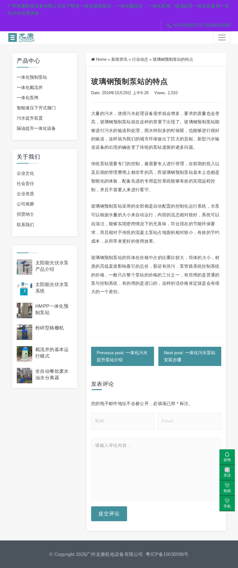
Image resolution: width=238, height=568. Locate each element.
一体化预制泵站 (32, 77)
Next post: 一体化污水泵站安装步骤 (189, 356)
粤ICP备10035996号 (167, 554)
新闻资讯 (119, 59)
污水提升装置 (30, 118)
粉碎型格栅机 (49, 327)
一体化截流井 (30, 87)
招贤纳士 (25, 214)
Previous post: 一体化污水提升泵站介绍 (122, 356)
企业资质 (25, 193)
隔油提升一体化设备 (36, 128)
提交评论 (109, 513)
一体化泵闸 (27, 97)
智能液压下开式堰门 (36, 107)
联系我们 (25, 224)
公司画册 (25, 203)
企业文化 (25, 173)
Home (101, 59)
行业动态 (140, 59)
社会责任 (25, 183)
